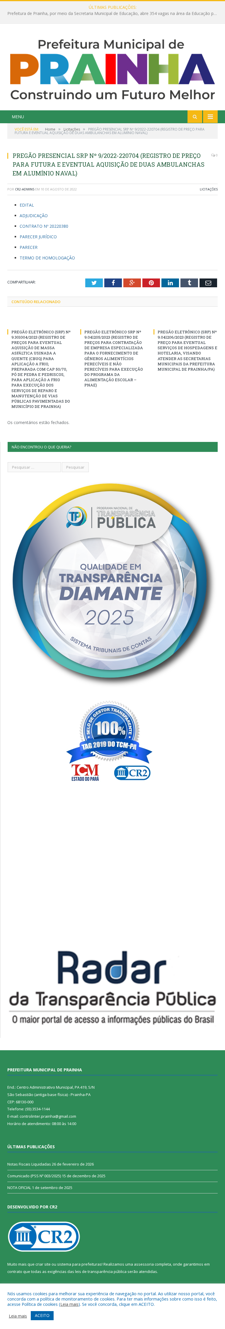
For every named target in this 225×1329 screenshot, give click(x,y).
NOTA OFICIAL (19, 1187)
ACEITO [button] (42, 1315)
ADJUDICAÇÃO (34, 215)
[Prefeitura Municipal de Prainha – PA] (112, 67)
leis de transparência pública (101, 1271)
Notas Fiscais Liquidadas (111, 13)
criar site (43, 1264)
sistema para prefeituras (79, 1264)
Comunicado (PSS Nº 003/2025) (34, 1175)
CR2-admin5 (24, 189)
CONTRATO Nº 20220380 (44, 226)
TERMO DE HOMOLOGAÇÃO (47, 258)
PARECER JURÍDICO (38, 236)
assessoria (144, 1264)
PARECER (29, 247)
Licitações (209, 189)
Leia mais (69, 1304)
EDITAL (27, 205)
